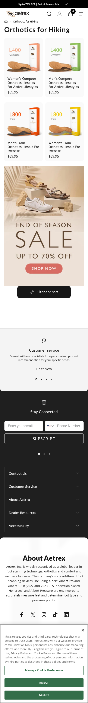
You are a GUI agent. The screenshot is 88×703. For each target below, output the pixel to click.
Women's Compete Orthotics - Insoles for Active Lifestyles (22, 82)
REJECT (44, 683)
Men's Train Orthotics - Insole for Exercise (23, 147)
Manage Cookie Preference (44, 670)
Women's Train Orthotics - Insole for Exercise (64, 147)
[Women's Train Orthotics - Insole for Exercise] (64, 121)
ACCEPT (44, 695)
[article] (44, 226)
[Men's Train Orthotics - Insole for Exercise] (23, 121)
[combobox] (50, 426)
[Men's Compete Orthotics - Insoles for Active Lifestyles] (64, 57)
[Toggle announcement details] (66, 4)
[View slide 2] (41, 379)
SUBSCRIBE (44, 438)
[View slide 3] (46, 379)
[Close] (83, 630)
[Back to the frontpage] (6, 21)
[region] (44, 663)
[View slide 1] (36, 379)
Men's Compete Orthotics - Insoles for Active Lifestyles (63, 82)
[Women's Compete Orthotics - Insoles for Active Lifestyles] (23, 57)
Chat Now (44, 369)
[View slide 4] (51, 379)
